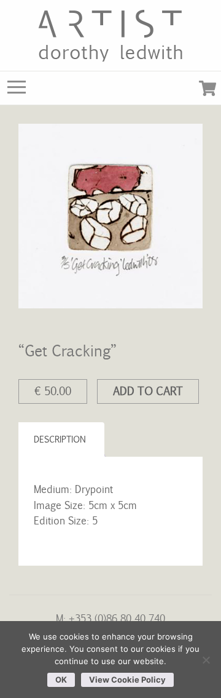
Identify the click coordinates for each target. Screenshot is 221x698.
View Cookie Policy (127, 679)
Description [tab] (60, 439)
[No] (206, 660)
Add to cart (148, 390)
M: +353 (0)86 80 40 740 (110, 618)
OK (61, 679)
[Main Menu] (16, 90)
